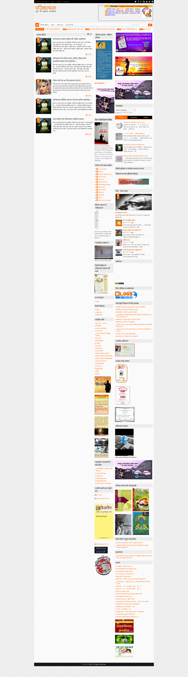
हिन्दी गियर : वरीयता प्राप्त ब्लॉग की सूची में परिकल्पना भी (131, 579)
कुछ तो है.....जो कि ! (101, 323)
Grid (88, 34)
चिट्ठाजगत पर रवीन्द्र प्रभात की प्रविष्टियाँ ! (128, 604)
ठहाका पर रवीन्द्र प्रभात (123, 591)
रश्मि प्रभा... (101, 192)
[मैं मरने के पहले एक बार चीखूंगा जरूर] (119, 252)
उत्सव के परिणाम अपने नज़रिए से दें (132, 230)
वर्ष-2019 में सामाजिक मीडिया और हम (117, 29)
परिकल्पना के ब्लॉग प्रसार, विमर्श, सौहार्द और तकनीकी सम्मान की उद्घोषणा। (69, 60)
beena (100, 197)
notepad (98, 346)
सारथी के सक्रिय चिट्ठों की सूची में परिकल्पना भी (129, 594)
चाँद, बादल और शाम (101, 361)
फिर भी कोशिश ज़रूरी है (129, 220)
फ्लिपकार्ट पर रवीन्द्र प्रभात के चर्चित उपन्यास (128, 319)
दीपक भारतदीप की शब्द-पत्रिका (104, 356)
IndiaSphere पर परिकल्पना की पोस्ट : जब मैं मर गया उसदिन (133, 601)
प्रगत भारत (99, 348)
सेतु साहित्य (99, 312)
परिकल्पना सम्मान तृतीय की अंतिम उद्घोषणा (69, 38)
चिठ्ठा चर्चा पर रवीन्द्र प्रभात (124, 576)
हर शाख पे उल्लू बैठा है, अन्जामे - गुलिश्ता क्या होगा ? (130, 543)
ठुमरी (97, 371)
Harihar (100, 171)
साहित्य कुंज (99, 315)
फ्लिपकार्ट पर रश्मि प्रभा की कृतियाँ (125, 322)
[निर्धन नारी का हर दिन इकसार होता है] (43, 87)
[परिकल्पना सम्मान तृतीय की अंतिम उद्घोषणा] (43, 45)
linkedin (146, 1)
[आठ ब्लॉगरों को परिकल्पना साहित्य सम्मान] (43, 125)
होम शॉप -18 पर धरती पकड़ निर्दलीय (126, 334)
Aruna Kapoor (102, 169)
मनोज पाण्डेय (101, 187)
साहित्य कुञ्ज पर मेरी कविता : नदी (125, 606)
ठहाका (97, 301)
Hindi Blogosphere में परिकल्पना (126, 614)
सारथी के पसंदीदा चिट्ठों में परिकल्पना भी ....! (128, 617)
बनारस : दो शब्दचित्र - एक (124, 609)
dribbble (149, 1)
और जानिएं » (89, 54)
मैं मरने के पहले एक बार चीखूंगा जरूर (132, 250)
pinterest (152, 1)
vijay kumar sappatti (104, 200)
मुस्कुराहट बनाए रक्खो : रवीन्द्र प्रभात (63, 29)
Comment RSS (69, 24)
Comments (133, 117)
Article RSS (60, 24)
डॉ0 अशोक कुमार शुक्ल (104, 184)
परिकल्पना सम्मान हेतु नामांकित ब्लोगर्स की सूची (135, 156)
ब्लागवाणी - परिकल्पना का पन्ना (124, 566)
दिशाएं (97, 374)
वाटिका (98, 310)
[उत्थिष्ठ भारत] (119, 242)
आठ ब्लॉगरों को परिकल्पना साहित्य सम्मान (68, 118)
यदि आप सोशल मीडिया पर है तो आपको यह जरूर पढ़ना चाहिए (89, 29)
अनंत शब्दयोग (99, 351)
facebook (138, 1)
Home (37, 25)
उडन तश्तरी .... (100, 331)
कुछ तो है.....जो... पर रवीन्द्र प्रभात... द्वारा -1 (129, 586)
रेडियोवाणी (98, 326)
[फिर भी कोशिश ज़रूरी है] (119, 223)
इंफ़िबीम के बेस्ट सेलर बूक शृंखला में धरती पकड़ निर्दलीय (131, 307)
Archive (146, 117)
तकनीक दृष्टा (99, 476)
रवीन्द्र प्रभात (102, 190)
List (91, 34)
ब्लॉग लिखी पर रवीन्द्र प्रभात (124, 596)
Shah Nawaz (102, 177)
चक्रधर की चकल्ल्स (101, 328)
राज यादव (98, 338)
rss (144, 1)
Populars (121, 117)
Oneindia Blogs (101, 473)
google (141, 1)
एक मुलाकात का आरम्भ (121, 212)
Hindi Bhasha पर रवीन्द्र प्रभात (125, 599)
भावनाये (98, 343)
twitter (135, 1)
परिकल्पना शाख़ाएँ (44, 24)
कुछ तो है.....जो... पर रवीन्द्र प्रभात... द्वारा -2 (129, 589)
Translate (130, 113)
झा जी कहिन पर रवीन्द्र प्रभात (124, 571)
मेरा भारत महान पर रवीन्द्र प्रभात (125, 574)
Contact (59, 1)
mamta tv (99, 366)
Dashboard (66, 1)
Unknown (101, 179)
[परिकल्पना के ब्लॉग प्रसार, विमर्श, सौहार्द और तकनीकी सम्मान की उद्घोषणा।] (43, 65)
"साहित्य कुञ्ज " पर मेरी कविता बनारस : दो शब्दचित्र (130, 612)
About (52, 1)
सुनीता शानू (101, 195)
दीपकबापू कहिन (100, 363)
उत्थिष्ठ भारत (126, 240)
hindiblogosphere (101, 478)
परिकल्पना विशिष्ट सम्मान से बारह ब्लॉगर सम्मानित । (72, 99)
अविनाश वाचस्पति (102, 182)
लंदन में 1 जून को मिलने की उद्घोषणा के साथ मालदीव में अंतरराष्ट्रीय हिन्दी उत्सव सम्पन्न (150, 29)
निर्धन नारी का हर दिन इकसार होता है (67, 80)
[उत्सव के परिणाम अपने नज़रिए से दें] (119, 232)
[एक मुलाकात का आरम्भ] (133, 202)
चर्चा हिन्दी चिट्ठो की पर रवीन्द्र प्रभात (126, 569)
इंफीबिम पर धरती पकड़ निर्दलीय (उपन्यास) (127, 309)
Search (150, 25)
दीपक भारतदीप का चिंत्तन (102, 353)
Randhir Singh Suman (105, 174)
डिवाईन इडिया (99, 340)
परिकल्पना (120, 9)
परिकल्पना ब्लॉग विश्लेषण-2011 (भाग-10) (134, 122)
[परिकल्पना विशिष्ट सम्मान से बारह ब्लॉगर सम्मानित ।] (43, 106)
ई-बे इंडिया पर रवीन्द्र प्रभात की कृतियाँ (127, 312)
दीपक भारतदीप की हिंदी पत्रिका (104, 358)
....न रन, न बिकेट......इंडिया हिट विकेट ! (134, 133)
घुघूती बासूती (99, 368)
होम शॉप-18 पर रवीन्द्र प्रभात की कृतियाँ (127, 336)
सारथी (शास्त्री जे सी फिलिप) (103, 483)
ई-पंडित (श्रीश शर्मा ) (101, 481)
